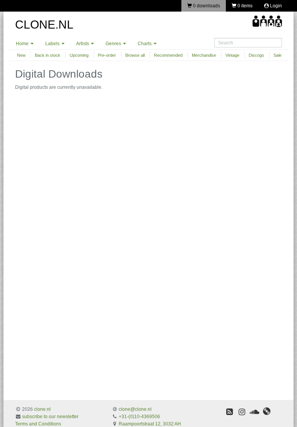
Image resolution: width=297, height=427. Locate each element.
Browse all (135, 55)
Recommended (168, 55)
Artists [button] (83, 43)
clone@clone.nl (135, 409)
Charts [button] (145, 43)
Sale (277, 55)
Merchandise (204, 55)
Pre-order (107, 55)
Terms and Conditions (38, 424)
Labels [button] (53, 43)
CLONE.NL (44, 24)
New (21, 55)
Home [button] (23, 43)
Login (275, 5)
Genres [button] (114, 43)
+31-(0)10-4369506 (139, 416)
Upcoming (79, 55)
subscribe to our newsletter (50, 416)
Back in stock (47, 55)
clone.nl (42, 409)
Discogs (256, 55)
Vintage (232, 55)
